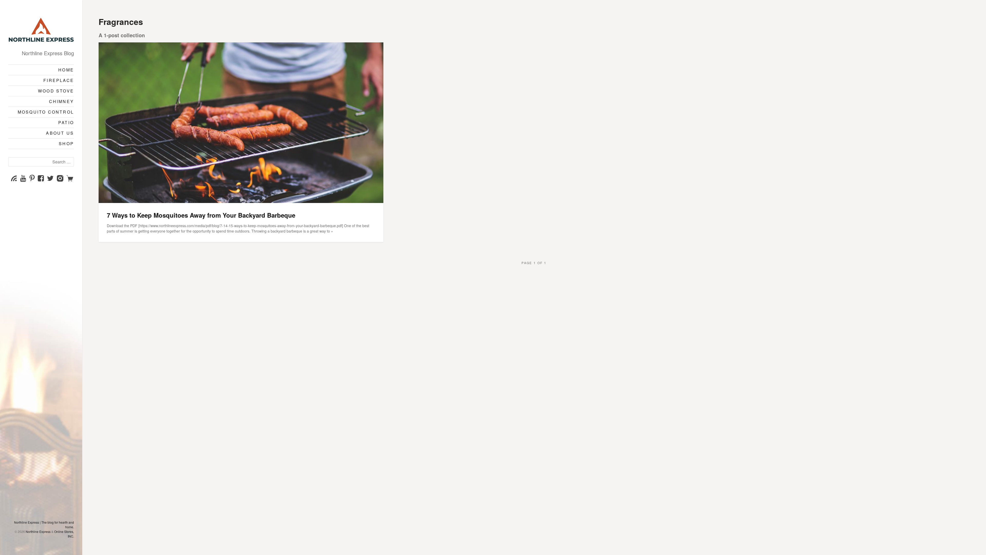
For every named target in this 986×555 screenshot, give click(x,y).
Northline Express (38, 531)
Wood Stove (56, 91)
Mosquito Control (46, 112)
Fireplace (58, 80)
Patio (66, 122)
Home (66, 70)
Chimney (61, 101)
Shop (66, 143)
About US (60, 133)
